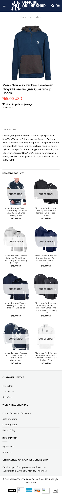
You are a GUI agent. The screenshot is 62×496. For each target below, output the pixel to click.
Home (23, 16)
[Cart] (58, 5)
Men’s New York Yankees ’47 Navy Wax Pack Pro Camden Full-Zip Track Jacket (46, 212)
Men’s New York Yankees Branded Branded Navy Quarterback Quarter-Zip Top (46, 259)
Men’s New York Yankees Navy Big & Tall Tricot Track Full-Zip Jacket (16, 305)
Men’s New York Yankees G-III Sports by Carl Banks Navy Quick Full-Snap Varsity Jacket (16, 212)
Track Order (8, 391)
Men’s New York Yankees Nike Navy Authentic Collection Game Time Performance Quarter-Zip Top (46, 308)
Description (10, 129)
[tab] (31, 129)
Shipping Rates (9, 424)
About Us (7, 452)
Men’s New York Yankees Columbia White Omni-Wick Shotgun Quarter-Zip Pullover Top (15, 259)
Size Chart (7, 397)
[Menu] (4, 5)
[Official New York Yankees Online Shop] (28, 6)
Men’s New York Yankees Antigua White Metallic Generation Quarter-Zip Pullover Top (46, 356)
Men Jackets (35, 16)
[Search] (52, 5)
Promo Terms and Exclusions (16, 413)
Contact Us (7, 385)
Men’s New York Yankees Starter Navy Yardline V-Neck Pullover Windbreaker (16, 356)
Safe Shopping (9, 418)
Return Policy (8, 430)
